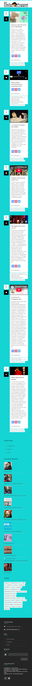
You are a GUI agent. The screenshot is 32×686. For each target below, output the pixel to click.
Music (23, 598)
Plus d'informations (15, 60)
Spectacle (22, 277)
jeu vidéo (12, 587)
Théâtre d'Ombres (14, 103)
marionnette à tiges (21, 97)
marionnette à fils (14, 97)
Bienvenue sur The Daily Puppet (11, 670)
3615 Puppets (7, 572)
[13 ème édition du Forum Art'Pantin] (16, 502)
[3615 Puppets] (16, 567)
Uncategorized (18, 604)
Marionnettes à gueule (15, 99)
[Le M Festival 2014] (16, 538)
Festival (20, 96)
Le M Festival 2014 (9, 543)
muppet (21, 101)
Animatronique (16, 96)
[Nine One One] (16, 466)
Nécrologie (7, 600)
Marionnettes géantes (15, 100)
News (13, 600)
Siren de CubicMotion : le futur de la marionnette (16, 560)
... (9, 654)
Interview (7, 587)
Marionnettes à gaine (15, 98)
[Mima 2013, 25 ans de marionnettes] (16, 526)
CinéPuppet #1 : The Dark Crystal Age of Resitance (15, 669)
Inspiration (15, 63)
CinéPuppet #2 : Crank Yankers (11, 668)
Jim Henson (18, 587)
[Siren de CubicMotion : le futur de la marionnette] (16, 558)
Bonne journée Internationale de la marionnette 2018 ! (16, 84)
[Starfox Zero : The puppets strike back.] (16, 478)
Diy (5, 585)
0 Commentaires (21, 65)
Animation (7, 582)
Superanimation (14, 102)
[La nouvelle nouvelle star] (16, 550)
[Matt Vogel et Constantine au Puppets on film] (16, 514)
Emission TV (16, 273)
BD (19, 582)
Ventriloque (20, 278)
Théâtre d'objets (21, 63)
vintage (20, 606)
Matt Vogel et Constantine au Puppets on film (15, 519)
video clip (14, 606)
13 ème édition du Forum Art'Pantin (13, 507)
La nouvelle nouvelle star (10, 555)
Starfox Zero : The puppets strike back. (13, 483)
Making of (7, 589)
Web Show (22, 208)
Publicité (17, 600)
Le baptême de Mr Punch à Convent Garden (15, 495)
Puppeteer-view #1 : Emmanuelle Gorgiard (13, 673)
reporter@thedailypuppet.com (12, 629)
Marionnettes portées (15, 101)
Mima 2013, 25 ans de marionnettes (12, 531)
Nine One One (7, 471)
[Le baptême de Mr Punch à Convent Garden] (16, 490)
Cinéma (23, 582)
